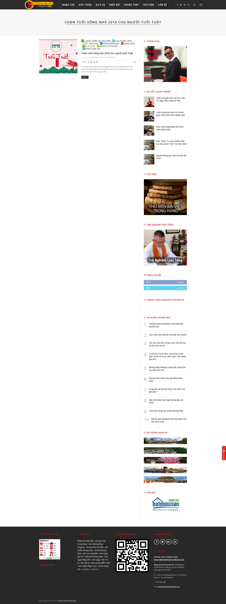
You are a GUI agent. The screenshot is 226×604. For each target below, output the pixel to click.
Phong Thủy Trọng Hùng (67, 601)
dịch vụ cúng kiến (90, 553)
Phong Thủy (131, 4)
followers (181, 282)
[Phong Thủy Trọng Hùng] (39, 4)
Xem (85, 77)
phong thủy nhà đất (94, 547)
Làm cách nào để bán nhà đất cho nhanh (168, 334)
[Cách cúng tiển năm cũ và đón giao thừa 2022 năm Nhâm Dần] (149, 115)
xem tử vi (94, 569)
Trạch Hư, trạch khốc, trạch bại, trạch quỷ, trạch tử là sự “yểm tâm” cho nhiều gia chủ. (167, 356)
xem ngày (96, 559)
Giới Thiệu (85, 4)
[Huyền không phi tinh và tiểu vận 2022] (149, 159)
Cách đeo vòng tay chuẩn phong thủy (166, 411)
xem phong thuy (96, 544)
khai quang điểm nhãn (100, 562)
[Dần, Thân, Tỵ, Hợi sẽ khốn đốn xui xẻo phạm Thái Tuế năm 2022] (149, 144)
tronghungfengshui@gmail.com (168, 586)
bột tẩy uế (85, 562)
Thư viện (148, 4)
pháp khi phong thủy (94, 556)
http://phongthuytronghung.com (169, 559)
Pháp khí (114, 4)
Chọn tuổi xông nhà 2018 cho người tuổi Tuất (107, 53)
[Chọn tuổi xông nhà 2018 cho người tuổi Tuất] (58, 56)
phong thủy (100, 540)
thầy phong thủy (85, 540)
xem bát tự (86, 569)
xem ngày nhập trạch (87, 566)
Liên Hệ (162, 4)
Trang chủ (68, 4)
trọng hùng (82, 544)
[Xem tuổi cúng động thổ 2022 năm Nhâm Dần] (149, 130)
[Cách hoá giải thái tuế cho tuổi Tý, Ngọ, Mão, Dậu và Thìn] (149, 101)
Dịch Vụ (100, 4)
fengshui (81, 547)
